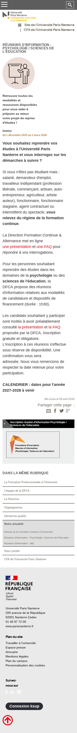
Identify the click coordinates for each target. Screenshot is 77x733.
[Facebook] (55, 411)
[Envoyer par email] (48, 411)
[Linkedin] (12, 691)
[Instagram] (19, 691)
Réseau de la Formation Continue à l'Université (28, 532)
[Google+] (68, 411)
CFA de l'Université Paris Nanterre (25, 559)
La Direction (11, 499)
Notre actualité (13, 523)
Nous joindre (12, 551)
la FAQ (54, 327)
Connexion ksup (24, 706)
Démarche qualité (15, 516)
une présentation (17, 247)
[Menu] (4, 5)
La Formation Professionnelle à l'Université (30, 482)
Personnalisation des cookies (25, 665)
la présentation (30, 327)
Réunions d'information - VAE (19, 543)
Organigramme (13, 507)
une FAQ (44, 247)
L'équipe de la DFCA (17, 490)
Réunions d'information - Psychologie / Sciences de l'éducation (36, 537)
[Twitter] (61, 411)
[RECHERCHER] (70, 5)
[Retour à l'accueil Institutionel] (19, 588)
